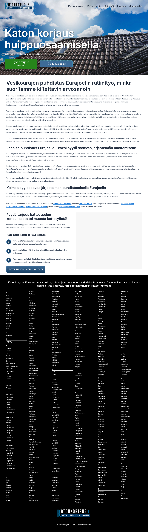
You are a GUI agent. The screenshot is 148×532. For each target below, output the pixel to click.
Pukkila (77, 487)
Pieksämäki (79, 433)
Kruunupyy (55, 317)
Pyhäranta (101, 299)
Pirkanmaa (78, 448)
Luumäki (55, 463)
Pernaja (77, 420)
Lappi (54, 392)
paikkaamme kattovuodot (36, 207)
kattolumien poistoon (62, 204)
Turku (123, 327)
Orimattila (78, 376)
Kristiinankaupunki (58, 314)
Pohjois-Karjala (80, 459)
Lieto (54, 425)
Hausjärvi (9, 432)
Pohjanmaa (79, 456)
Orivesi (77, 381)
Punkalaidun (79, 492)
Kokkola (31, 495)
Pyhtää (77, 499)
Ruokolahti (101, 361)
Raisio (100, 323)
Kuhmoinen (56, 324)
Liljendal (55, 428)
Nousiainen (79, 351)
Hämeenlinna (10, 471)
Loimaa (54, 440)
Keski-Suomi (33, 444)
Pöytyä (100, 312)
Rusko (100, 369)
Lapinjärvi (55, 382)
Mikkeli (77, 294)
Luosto (54, 458)
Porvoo (77, 479)
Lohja (54, 435)
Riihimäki (101, 349)
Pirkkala (77, 451)
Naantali (78, 333)
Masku (54, 488)
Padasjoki (78, 395)
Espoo (8, 361)
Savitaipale (102, 404)
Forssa (8, 388)
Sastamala (101, 396)
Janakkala (32, 305)
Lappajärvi (55, 387)
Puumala (78, 497)
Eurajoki (8, 376)
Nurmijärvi (78, 361)
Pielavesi (78, 436)
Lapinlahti (55, 384)
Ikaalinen (9, 485)
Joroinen (32, 313)
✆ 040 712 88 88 (56, 64)
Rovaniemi (101, 359)
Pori (76, 474)
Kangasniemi (33, 371)
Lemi (53, 410)
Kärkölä (54, 360)
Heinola (8, 435)
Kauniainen (32, 416)
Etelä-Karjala (10, 363)
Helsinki (8, 440)
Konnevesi (55, 291)
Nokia (77, 346)
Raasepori (101, 321)
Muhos (77, 299)
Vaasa (123, 383)
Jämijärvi (32, 336)
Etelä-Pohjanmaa (12, 366)
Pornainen (78, 476)
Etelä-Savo (9, 368)
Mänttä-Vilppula (80, 324)
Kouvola (54, 312)
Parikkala (78, 405)
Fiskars (8, 385)
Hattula (8, 422)
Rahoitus (121, 6)
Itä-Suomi (32, 294)
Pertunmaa (79, 428)
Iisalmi (8, 480)
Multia (77, 301)
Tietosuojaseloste (84, 524)
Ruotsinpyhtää (103, 364)
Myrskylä (78, 317)
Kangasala (32, 365)
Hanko (8, 415)
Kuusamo (55, 342)
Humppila (9, 458)
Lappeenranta (57, 389)
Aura (7, 328)
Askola (8, 326)
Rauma (100, 333)
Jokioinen (32, 310)
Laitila (54, 377)
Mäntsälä (78, 319)
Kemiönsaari (33, 432)
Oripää (77, 378)
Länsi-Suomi (56, 471)
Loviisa (54, 448)
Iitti (7, 482)
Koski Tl (54, 306)
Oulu (76, 386)
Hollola (8, 450)
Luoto (54, 461)
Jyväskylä (32, 333)
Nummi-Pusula (80, 356)
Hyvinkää (9, 463)
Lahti (53, 372)
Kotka (54, 309)
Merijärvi (55, 493)
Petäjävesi (78, 431)
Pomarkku (78, 471)
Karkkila (31, 398)
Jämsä (31, 338)
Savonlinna (101, 406)
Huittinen (9, 455)
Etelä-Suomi (10, 371)
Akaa (7, 295)
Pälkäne (100, 309)
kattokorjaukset (127, 204)
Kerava (31, 437)
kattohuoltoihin (85, 204)
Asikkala (8, 321)
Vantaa (123, 401)
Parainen (78, 403)
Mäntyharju (79, 327)
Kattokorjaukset (76, 6)
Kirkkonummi (33, 472)
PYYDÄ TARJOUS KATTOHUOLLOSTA (26, 269)
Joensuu (32, 308)
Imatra (8, 493)
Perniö (77, 423)
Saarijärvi (101, 381)
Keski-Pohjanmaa (35, 442)
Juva (30, 331)
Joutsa (31, 316)
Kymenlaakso (56, 352)
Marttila (54, 485)
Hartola (8, 420)
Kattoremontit (94, 6)
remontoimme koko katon (69, 207)
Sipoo (100, 434)
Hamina (8, 407)
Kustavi (54, 340)
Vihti (122, 432)
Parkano (78, 408)
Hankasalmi (10, 412)
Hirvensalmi (10, 448)
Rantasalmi (102, 326)
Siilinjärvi (101, 426)
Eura (7, 374)
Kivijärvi (31, 488)
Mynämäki (78, 314)
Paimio (77, 397)
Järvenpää (32, 344)
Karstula (32, 401)
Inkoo (8, 498)
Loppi (54, 445)
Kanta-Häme (33, 381)
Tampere (101, 502)
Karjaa (31, 396)
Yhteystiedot (135, 6)
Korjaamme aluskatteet (15, 207)
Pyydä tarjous (21, 63)
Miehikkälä (55, 500)
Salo (99, 388)
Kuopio (54, 327)
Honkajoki (9, 453)
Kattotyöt (109, 6)
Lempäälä (55, 415)
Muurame (78, 309)
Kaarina (31, 350)
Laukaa (54, 400)
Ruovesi (101, 366)
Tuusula (123, 337)
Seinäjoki (101, 414)
